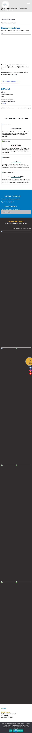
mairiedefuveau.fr (13, 8)
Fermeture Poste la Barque (24, 108)
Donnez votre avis (13, 196)
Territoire (3, 104)
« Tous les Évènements (8, 19)
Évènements (23, 8)
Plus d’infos (14, 74)
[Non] (30, 727)
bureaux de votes (14, 65)
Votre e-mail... (6, 212)
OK (11, 730)
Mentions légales (18, 730)
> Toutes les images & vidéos (21, 228)
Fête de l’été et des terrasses (8, 108)
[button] (16, 730)
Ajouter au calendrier (10, 81)
